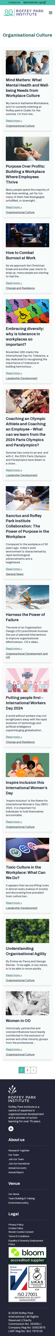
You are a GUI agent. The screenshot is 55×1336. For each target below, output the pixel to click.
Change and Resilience (20, 288)
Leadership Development (21, 378)
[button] (50, 12)
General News (15, 574)
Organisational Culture (20, 125)
